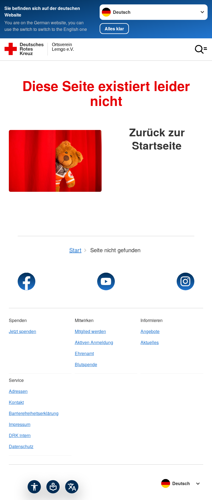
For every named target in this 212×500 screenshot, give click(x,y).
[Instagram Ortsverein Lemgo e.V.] (185, 281)
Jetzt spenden (22, 331)
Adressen (18, 391)
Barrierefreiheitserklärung (34, 413)
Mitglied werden (90, 331)
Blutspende (86, 364)
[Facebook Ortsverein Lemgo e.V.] (26, 281)
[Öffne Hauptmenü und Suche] (201, 49)
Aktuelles (150, 342)
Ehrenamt (84, 353)
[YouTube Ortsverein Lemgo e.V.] (106, 281)
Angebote (150, 331)
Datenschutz (21, 446)
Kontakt (16, 402)
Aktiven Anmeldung (94, 342)
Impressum (19, 424)
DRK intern (20, 435)
